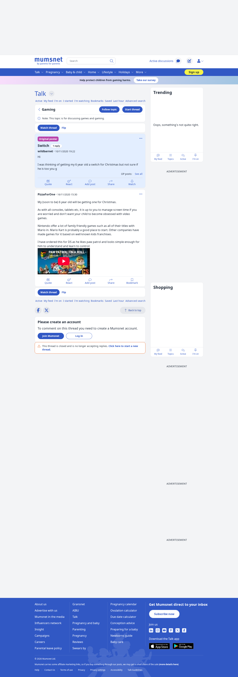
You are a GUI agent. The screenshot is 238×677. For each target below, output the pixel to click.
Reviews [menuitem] (77, 642)
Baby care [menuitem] (116, 642)
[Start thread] (189, 60)
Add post (90, 184)
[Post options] (141, 194)
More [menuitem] (139, 72)
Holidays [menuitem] (124, 72)
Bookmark (132, 282)
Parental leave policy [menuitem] (48, 648)
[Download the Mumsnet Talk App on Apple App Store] (159, 646)
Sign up (194, 72)
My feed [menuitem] (48, 101)
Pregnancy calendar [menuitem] (123, 604)
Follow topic (109, 109)
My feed (158, 159)
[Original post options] (141, 138)
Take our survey (146, 80)
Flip (64, 127)
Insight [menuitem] (39, 629)
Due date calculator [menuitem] (123, 617)
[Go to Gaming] (40, 109)
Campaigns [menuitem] (42, 636)
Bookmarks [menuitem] (97, 101)
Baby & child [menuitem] (74, 72)
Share (111, 184)
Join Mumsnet (50, 336)
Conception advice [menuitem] (122, 623)
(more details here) (169, 664)
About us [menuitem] (41, 604)
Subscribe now (164, 614)
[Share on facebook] (38, 310)
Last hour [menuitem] (118, 101)
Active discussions (161, 61)
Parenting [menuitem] (79, 629)
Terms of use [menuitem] (66, 670)
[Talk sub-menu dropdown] (51, 93)
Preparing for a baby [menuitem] (124, 629)
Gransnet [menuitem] (78, 604)
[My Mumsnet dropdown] (200, 61)
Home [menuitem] (92, 72)
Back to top (134, 310)
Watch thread (48, 127)
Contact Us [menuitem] (50, 670)
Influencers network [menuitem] (48, 623)
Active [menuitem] (38, 101)
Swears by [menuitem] (79, 648)
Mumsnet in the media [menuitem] (49, 617)
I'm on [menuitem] (58, 101)
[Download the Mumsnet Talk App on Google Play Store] (183, 646)
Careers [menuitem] (40, 642)
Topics (171, 159)
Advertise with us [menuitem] (46, 610)
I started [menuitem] (68, 101)
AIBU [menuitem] (75, 610)
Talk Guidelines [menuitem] (135, 670)
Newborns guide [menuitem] (121, 636)
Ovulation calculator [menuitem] (123, 610)
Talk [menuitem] (37, 72)
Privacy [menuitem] (82, 670)
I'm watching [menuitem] (82, 101)
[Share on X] (46, 310)
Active (183, 159)
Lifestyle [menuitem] (107, 72)
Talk (40, 93)
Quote (48, 184)
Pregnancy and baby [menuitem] (85, 623)
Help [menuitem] (37, 670)
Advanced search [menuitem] (135, 101)
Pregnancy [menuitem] (53, 72)
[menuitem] (151, 630)
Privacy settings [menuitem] (98, 670)
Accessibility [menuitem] (117, 670)
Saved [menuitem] (108, 101)
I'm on (196, 159)
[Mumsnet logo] (49, 61)
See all (139, 173)
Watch (132, 184)
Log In (79, 336)
